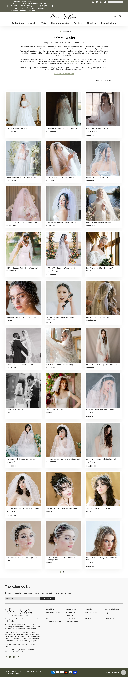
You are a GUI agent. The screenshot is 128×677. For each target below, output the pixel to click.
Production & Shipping (71, 613)
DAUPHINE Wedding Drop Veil (99, 128)
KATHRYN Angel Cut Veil (17, 128)
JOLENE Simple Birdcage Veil (98, 508)
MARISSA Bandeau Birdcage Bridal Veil (23, 317)
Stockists (50, 609)
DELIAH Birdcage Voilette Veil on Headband (60, 318)
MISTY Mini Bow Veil (54, 410)
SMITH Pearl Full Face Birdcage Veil (22, 557)
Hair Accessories (60, 23)
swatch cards (71, 61)
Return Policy (91, 612)
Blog (106, 612)
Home (59, 31)
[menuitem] (19, 23)
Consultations (108, 23)
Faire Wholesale (53, 612)
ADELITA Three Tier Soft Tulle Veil (61, 177)
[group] (30, 6)
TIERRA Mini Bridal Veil (16, 410)
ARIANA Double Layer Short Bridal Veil (23, 508)
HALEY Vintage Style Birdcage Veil (101, 268)
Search (88, 618)
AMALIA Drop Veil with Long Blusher (61, 128)
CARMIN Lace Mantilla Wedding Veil (61, 364)
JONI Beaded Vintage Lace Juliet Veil (23, 459)
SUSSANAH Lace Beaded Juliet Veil (101, 459)
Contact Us (71, 618)
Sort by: (99, 81)
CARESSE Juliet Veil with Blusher (100, 410)
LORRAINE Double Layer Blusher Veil (22, 177)
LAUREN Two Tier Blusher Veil (98, 223)
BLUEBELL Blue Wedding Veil (98, 177)
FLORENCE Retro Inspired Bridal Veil (101, 364)
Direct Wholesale (112, 609)
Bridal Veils (67, 31)
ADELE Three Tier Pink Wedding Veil (22, 223)
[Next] (52, 6)
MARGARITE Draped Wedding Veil (60, 268)
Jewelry (32, 23)
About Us (92, 23)
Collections (18, 23)
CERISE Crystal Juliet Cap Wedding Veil (23, 268)
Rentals (78, 23)
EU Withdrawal (72, 622)
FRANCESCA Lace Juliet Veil (98, 317)
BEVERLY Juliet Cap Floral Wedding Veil (63, 459)
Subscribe (47, 598)
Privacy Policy (110, 618)
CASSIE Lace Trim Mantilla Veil (20, 364)
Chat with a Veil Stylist (64, 74)
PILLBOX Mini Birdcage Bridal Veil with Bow (102, 558)
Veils (44, 23)
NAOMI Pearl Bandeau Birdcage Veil (61, 508)
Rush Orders (71, 609)
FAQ (48, 618)
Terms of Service (53, 622)
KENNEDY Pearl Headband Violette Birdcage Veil (61, 558)
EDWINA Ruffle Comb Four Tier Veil (61, 223)
